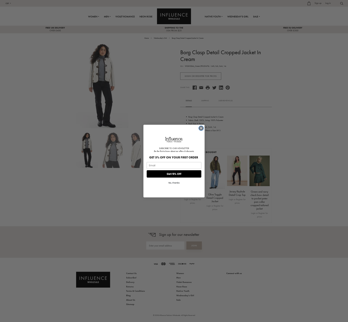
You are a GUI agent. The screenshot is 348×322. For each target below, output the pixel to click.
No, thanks (174, 182)
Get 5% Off (174, 174)
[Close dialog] (201, 128)
